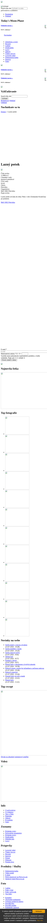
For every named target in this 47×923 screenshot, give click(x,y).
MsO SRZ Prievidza (8, 202)
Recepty (8, 44)
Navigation (8, 35)
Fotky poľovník (10, 892)
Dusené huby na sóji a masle (15, 676)
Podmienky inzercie (12, 907)
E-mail (4, 349)
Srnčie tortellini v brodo (13, 649)
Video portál (9, 873)
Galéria (7, 46)
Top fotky (8, 894)
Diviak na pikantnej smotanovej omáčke (15, 757)
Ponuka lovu (9, 862)
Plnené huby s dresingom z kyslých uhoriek (20, 664)
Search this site (6, 8)
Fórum (7, 858)
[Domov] (2, 2)
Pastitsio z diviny (11, 660)
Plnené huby (9, 680)
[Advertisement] (23, 136)
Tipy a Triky (9, 814)
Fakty (7, 61)
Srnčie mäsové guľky (12, 653)
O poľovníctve (10, 810)
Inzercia (8, 59)
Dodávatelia (9, 48)
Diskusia (8, 860)
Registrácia (9, 14)
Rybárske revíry (10, 835)
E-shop (7, 875)
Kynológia (9, 820)
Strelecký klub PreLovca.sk (14, 879)
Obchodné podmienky (13, 900)
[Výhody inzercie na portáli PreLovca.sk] (2, 364)
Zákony (8, 52)
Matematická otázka (8, 354)
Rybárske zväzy (10, 831)
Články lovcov (10, 54)
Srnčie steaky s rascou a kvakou (16, 645)
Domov (3, 112)
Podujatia (8, 816)
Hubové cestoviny (11, 672)
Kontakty (8, 898)
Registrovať (5, 101)
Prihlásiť (8, 16)
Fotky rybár (9, 890)
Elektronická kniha (11, 57)
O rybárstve (9, 812)
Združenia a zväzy (11, 42)
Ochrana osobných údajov (14, 901)
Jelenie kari (9, 657)
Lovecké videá (10, 55)
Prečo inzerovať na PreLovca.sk (16, 877)
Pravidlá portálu (10, 905)
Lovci (7, 50)
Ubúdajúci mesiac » (7, 25)
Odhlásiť (4, 102)
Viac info (40, 920)
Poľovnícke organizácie (13, 833)
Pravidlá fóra (9, 903)
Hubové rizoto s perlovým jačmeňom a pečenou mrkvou (24, 668)
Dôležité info (9, 839)
